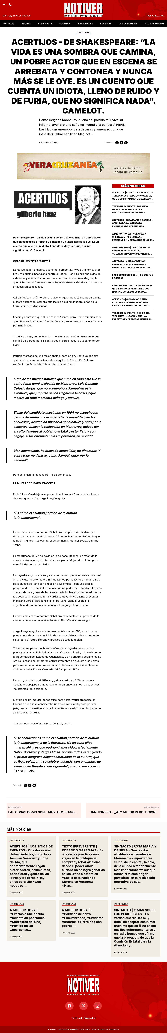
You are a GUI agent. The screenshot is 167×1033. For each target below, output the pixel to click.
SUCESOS (65, 23)
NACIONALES (85, 23)
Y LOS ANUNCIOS (154, 23)
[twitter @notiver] (83, 1006)
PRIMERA (26, 23)
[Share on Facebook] (121, 143)
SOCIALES (106, 23)
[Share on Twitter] (117, 143)
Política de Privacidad (84, 1018)
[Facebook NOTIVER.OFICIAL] (69, 1006)
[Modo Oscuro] (10, 4)
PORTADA (8, 23)
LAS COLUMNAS (127, 23)
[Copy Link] (126, 143)
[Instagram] (97, 1006)
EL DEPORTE (45, 23)
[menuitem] (84, 1018)
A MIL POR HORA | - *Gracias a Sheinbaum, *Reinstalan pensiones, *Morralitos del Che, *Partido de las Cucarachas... (27, 920)
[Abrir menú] (4, 4)
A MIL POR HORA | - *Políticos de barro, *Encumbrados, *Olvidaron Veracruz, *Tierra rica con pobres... (83, 918)
